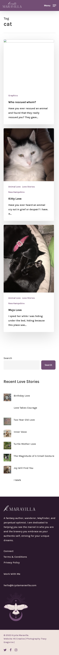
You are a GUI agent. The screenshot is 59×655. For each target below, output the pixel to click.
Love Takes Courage (25, 407)
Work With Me (12, 573)
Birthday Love (22, 395)
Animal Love (14, 186)
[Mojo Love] (29, 278)
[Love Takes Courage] (7, 411)
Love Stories (28, 186)
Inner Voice (20, 431)
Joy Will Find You (23, 467)
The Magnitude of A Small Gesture (34, 455)
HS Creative (18, 638)
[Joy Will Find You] (7, 471)
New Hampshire (16, 192)
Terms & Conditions (15, 556)
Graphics (13, 95)
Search (8, 358)
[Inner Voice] (7, 435)
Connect (8, 551)
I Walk (17, 480)
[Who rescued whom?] (29, 81)
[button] (50, 5)
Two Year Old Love (24, 419)
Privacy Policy (12, 562)
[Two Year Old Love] (7, 423)
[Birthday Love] (7, 399)
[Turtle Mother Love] (7, 447)
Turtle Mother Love (25, 443)
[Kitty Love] (29, 174)
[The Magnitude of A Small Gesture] (7, 459)
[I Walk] (7, 483)
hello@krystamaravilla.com (20, 585)
